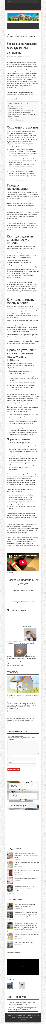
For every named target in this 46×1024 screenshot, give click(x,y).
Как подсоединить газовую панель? (20, 112)
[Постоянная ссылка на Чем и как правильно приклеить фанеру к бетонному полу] (10, 909)
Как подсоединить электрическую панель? (22, 110)
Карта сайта (23, 1019)
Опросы (15, 795)
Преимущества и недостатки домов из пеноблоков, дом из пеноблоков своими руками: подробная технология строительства (21, 706)
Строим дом (20, 35)
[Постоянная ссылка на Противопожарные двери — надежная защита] (10, 875)
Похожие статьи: (18, 120)
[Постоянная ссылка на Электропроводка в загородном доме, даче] (23, 692)
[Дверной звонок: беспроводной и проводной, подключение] (22, 985)
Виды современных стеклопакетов (25, 878)
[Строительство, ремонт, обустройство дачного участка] (23, 19)
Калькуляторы (18, 805)
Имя (8, 756)
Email (9, 762)
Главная (12, 35)
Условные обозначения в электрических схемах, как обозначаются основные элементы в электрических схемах (22, 718)
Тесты (14, 786)
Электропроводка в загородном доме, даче (23, 695)
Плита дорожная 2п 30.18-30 (23, 942)
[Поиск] (37, 1)
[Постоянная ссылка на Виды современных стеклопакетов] (10, 883)
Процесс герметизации (16, 108)
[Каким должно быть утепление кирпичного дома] (10, 985)
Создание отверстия (15, 106)
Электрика (19, 56)
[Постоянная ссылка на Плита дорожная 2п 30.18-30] (10, 947)
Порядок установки (18, 119)
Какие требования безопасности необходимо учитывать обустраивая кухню (26, 855)
